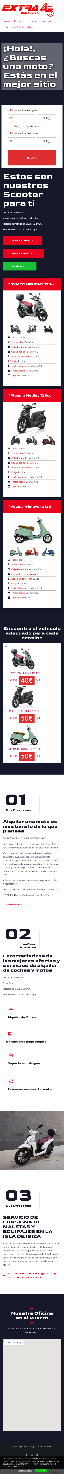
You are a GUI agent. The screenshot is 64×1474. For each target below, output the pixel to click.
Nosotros (47, 21)
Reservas (32, 21)
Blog (30, 26)
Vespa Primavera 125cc (24, 749)
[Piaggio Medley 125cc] (32, 432)
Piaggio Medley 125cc (30, 395)
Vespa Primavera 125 (30, 506)
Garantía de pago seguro (26, 1041)
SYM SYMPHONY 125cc (33, 284)
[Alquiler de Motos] (11, 1009)
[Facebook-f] (27, 1455)
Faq (6, 26)
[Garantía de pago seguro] (9, 1033)
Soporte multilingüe (23, 1063)
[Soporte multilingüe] (11, 1055)
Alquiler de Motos (21, 1017)
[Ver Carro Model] (23, 669)
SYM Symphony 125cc (25, 673)
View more (23, 1466)
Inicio (7, 21)
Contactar (18, 26)
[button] (32, 284)
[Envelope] (37, 1455)
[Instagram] (32, 1455)
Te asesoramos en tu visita (29, 1089)
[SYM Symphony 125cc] (32, 321)
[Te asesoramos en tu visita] (11, 1081)
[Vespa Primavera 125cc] (32, 543)
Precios (18, 21)
